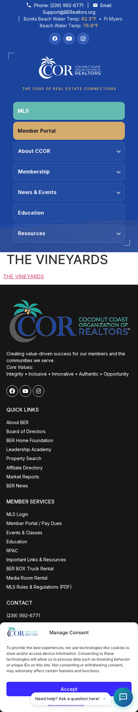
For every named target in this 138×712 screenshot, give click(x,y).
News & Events (37, 192)
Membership (34, 171)
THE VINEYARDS (23, 276)
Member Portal (37, 131)
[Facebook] (55, 38)
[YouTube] (69, 38)
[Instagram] (83, 38)
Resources (31, 233)
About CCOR (34, 151)
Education (31, 212)
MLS (23, 111)
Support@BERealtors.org (69, 12)
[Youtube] (25, 391)
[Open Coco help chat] (123, 697)
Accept (69, 689)
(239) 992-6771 (66, 5)
